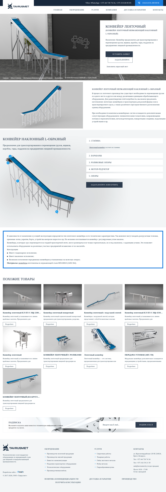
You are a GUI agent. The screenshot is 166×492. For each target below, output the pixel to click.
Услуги (95, 10)
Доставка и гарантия (135, 10)
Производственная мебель (56, 470)
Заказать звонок (150, 3)
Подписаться (146, 425)
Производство (129, 479)
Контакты (158, 10)
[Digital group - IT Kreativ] (20, 472)
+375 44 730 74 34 (107, 3)
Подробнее (9, 324)
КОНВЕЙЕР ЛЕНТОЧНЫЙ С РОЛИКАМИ (62, 355)
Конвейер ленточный (12, 355)
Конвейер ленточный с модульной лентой (102, 313)
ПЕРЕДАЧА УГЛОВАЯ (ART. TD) (139, 355)
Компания (111, 10)
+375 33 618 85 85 (123, 3)
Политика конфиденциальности (61, 479)
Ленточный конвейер (97, 147)
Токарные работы (103, 457)
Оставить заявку (121, 54)
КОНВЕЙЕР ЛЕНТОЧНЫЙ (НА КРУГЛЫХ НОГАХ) (26, 397)
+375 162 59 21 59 (143, 463)
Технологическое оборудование (58, 467)
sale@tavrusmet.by (140, 466)
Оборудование (76, 10)
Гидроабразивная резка (105, 467)
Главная (58, 10)
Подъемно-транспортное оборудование (38, 78)
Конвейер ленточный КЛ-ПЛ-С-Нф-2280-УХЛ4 (24, 313)
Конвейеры (59, 78)
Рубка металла (102, 464)
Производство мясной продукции (59, 457)
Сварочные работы (104, 454)
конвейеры (23, 263)
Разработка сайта (9, 472)
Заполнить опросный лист (117, 66)
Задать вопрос (122, 60)
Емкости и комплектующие (57, 460)
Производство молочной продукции (60, 454)
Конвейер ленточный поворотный (58, 313)
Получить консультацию (68, 482)
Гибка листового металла (106, 460)
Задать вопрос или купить (104, 185)
